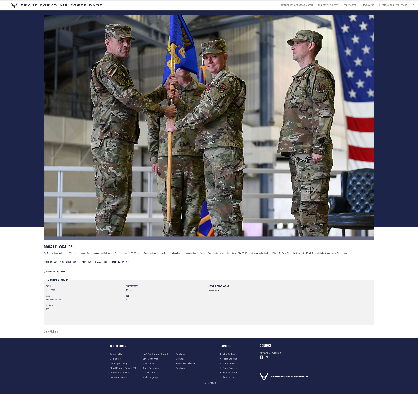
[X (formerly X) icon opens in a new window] (267, 357)
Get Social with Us (270, 353)
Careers (225, 345)
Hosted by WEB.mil (209, 383)
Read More (213, 290)
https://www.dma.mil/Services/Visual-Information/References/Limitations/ (278, 298)
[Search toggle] (412, 5)
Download (50, 271)
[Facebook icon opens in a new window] (261, 357)
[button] (3, 5)
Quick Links (118, 345)
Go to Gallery (51, 331)
